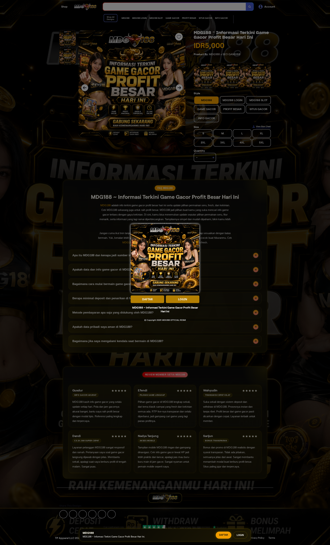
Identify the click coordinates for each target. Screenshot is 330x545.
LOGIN (240, 535)
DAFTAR (223, 535)
